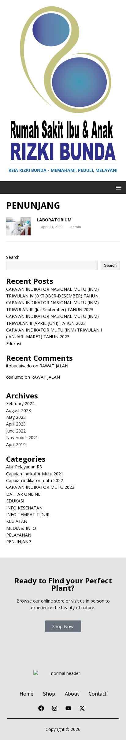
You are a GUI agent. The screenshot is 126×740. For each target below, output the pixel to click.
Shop (49, 693)
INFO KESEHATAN (24, 508)
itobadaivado (19, 366)
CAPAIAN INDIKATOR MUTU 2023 (40, 487)
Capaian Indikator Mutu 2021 (34, 474)
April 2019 (16, 444)
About (72, 693)
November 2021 (22, 437)
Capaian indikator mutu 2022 (34, 480)
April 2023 (16, 424)
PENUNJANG (18, 541)
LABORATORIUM (54, 220)
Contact (97, 693)
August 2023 (18, 410)
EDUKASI (15, 501)
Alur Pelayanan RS (24, 467)
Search (13, 257)
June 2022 (16, 431)
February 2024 (20, 403)
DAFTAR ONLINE (23, 494)
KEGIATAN (16, 521)
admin (76, 226)
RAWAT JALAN (53, 366)
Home (26, 693)
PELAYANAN (18, 535)
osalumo (15, 377)
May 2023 (16, 417)
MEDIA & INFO (21, 528)
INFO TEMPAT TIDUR (28, 514)
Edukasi (13, 343)
